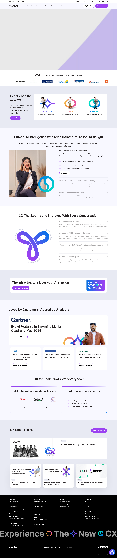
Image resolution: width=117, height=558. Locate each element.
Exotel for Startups (90, 516)
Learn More (15, 118)
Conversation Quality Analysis (17, 509)
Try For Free (89, 6)
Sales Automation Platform (41, 504)
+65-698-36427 (21, 1)
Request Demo (102, 6)
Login (88, 1)
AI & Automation (13, 501)
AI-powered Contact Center (16, 518)
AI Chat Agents (13, 506)
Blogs (35, 517)
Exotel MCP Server (14, 511)
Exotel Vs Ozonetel (65, 509)
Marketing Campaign (40, 501)
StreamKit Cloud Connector (16, 526)
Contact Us (78, 1)
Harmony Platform (14, 516)
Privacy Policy (98, 554)
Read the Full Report (19, 337)
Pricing (87, 504)
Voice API (11, 521)
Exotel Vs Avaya (64, 504)
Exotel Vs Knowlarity (65, 506)
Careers (87, 509)
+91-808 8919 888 (65, 547)
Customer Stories (39, 522)
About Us (87, 501)
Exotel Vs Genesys (65, 501)
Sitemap (106, 554)
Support (84, 1)
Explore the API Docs (21, 288)
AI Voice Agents (13, 504)
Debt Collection (38, 509)
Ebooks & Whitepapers (40, 519)
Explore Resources (99, 430)
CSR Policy (88, 521)
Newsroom (88, 511)
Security (91, 554)
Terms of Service (83, 554)
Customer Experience (15, 513)
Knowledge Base (39, 524)
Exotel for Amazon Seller (92, 518)
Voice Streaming (13, 523)
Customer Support (39, 506)
